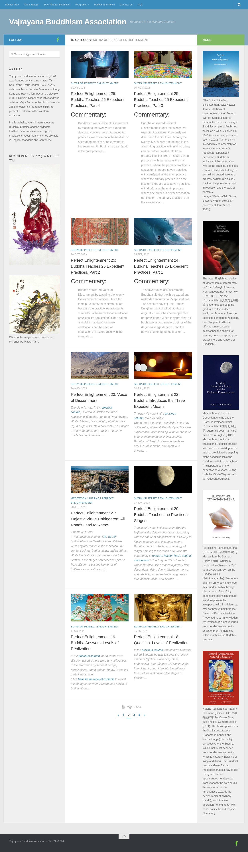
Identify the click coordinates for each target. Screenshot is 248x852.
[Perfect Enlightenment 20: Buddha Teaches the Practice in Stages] (163, 479)
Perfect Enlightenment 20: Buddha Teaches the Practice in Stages (162, 514)
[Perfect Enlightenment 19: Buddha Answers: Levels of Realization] (100, 607)
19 (109, 536)
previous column (89, 655)
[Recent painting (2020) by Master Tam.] (34, 263)
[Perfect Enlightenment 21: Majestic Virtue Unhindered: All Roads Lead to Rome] (100, 479)
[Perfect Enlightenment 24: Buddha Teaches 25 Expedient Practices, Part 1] (163, 231)
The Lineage (31, 4)
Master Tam (12, 4)
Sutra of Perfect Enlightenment (95, 83)
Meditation (78, 498)
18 (104, 536)
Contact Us (126, 4)
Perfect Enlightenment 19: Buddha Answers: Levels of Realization (95, 643)
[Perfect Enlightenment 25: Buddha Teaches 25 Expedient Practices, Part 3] (163, 64)
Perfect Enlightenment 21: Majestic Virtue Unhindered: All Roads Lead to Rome (98, 519)
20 (114, 536)
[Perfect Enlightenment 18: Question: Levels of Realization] (163, 607)
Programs (81, 4)
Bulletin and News (104, 4)
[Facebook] (58, 40)
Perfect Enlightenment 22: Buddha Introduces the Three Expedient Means (159, 400)
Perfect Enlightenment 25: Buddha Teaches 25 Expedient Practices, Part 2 (97, 266)
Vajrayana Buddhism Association (67, 21)
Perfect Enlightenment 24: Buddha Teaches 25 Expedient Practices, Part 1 (161, 266)
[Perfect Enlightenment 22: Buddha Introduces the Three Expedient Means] (163, 365)
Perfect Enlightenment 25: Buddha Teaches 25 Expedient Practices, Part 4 (97, 99)
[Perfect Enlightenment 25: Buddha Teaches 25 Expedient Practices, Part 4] (100, 64)
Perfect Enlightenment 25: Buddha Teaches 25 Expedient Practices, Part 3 (161, 99)
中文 (140, 4)
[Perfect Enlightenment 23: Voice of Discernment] (100, 365)
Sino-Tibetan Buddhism (57, 4)
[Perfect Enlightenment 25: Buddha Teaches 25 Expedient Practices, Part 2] (100, 231)
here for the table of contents (96, 679)
